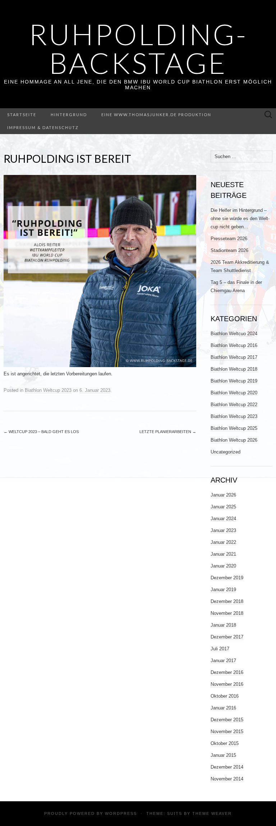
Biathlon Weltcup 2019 (234, 381)
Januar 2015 (223, 755)
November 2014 (227, 779)
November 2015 (227, 731)
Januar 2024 (223, 518)
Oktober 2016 (225, 696)
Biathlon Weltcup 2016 (234, 345)
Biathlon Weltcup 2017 (234, 357)
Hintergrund (69, 114)
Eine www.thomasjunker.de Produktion (156, 114)
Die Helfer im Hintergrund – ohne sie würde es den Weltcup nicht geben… (240, 218)
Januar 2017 (223, 660)
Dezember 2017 (227, 637)
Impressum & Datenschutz (43, 127)
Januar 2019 (223, 589)
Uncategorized (225, 452)
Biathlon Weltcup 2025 (234, 428)
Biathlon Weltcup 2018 (234, 369)
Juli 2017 (220, 648)
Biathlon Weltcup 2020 (234, 392)
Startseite (21, 114)
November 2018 (227, 613)
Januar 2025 (223, 506)
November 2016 (227, 684)
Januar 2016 (223, 708)
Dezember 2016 (227, 672)
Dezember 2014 (227, 767)
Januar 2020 (223, 566)
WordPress (121, 813)
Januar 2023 (223, 530)
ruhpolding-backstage (138, 48)
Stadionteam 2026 (229, 250)
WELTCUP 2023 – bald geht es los (41, 431)
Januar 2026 (223, 495)
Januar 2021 (223, 554)
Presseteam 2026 (229, 238)
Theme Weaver (212, 813)
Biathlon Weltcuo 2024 (234, 333)
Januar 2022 (223, 542)
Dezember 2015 (227, 719)
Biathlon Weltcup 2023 (48, 390)
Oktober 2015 (225, 743)
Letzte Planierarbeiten (167, 431)
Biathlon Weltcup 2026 (234, 440)
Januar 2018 (223, 625)
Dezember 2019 (227, 577)
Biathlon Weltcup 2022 (234, 404)
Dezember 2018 (227, 601)
